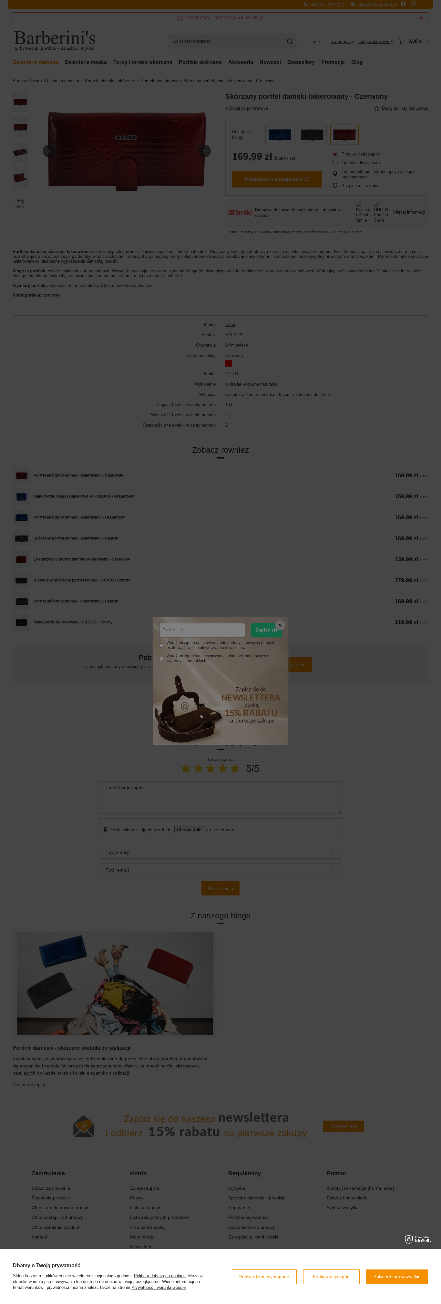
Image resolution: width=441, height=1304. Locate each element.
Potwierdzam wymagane (264, 1276)
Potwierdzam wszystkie (397, 1276)
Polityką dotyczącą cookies (160, 1275)
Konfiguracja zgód (331, 1276)
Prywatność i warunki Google (158, 1287)
